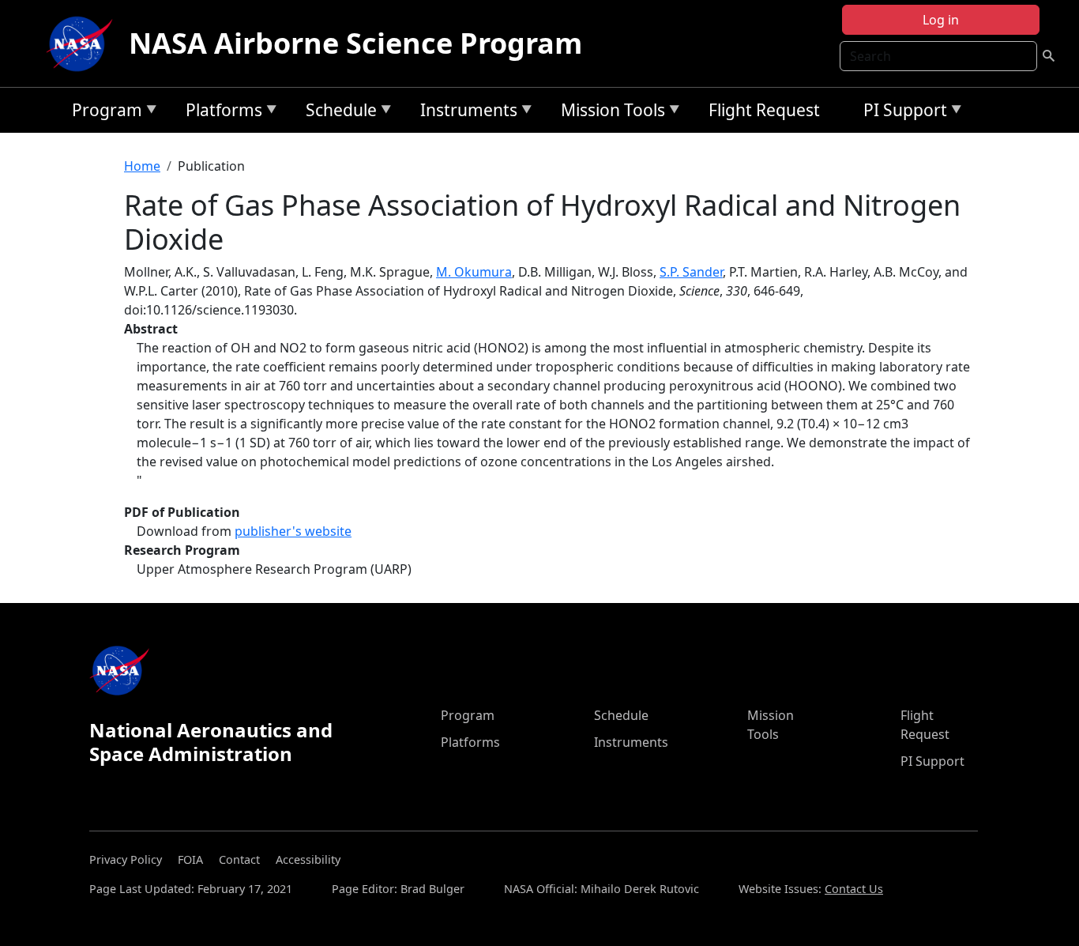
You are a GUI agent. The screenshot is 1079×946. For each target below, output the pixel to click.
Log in (941, 19)
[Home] (83, 43)
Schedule (337, 112)
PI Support (901, 112)
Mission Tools (609, 112)
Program (103, 112)
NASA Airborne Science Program (355, 43)
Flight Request (764, 110)
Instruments (464, 112)
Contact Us (854, 888)
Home (142, 166)
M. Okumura (474, 272)
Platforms (220, 112)
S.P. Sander (691, 272)
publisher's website (293, 531)
